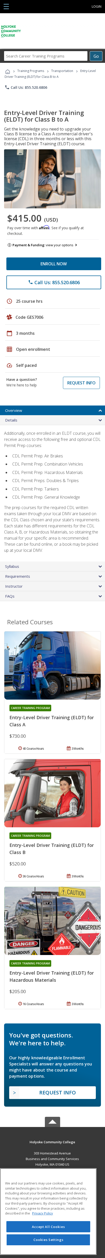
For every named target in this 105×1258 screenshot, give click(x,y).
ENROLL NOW (54, 264)
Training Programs (30, 71)
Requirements (17, 576)
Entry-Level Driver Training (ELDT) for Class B (51, 848)
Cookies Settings (48, 1239)
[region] (48, 1211)
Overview (13, 410)
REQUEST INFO (81, 383)
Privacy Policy (42, 1213)
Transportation (62, 71)
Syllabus (12, 566)
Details (11, 420)
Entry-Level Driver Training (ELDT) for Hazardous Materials (51, 976)
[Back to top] (52, 1141)
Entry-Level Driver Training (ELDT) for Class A (51, 721)
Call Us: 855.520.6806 (26, 87)
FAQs (10, 596)
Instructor (14, 586)
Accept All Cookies (48, 1226)
